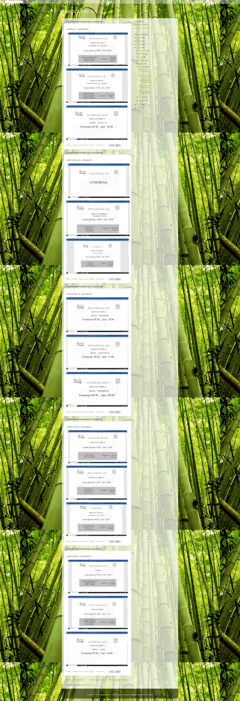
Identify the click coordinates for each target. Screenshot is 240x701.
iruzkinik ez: (101, 145)
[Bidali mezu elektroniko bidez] (110, 145)
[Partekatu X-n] (115, 145)
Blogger (134, 695)
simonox (126, 695)
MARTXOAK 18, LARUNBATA (145, 81)
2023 (139, 48)
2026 (139, 38)
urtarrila (142, 100)
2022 (139, 105)
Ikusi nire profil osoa (142, 28)
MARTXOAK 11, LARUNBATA (145, 87)
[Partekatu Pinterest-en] (119, 145)
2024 (139, 44)
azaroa (142, 54)
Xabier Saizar (142, 25)
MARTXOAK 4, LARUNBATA (145, 92)
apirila (141, 64)
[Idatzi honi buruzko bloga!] (112, 145)
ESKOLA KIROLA (79, 11)
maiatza (142, 60)
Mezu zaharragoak (118, 679)
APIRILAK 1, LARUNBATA (145, 71)
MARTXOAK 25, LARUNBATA (145, 76)
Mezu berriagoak (75, 679)
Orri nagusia (96, 679)
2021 (139, 108)
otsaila (142, 97)
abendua (143, 51)
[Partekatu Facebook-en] (117, 145)
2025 (139, 41)
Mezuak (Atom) (89, 685)
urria (141, 57)
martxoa (142, 67)
